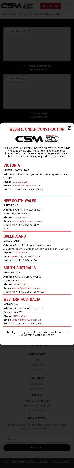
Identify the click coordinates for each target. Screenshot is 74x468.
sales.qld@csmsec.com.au (26, 256)
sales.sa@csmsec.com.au (26, 288)
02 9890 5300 (20, 217)
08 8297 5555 (20, 284)
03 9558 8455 (20, 181)
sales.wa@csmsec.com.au (26, 319)
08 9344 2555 (20, 316)
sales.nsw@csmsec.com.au (27, 221)
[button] (69, 128)
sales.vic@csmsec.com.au (26, 185)
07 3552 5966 (20, 252)
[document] (37, 234)
